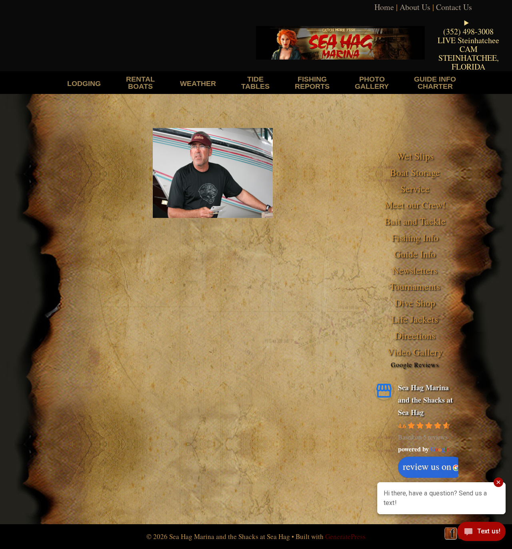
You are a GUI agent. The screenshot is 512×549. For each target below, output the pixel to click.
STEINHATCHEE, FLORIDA (468, 62)
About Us (415, 7)
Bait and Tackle (415, 221)
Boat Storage (415, 172)
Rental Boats (140, 82)
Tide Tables (255, 82)
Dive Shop (415, 302)
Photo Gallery (372, 82)
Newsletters (414, 270)
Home (384, 7)
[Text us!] (481, 533)
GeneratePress (345, 536)
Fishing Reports (312, 82)
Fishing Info (415, 237)
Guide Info (415, 254)
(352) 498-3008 (468, 31)
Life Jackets (415, 319)
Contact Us (454, 7)
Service (415, 188)
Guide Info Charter (435, 82)
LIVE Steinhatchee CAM (468, 44)
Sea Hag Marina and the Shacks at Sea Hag (425, 399)
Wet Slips (415, 156)
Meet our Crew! (415, 204)
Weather (198, 83)
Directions (415, 335)
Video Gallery (414, 351)
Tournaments (415, 286)
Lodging (84, 83)
